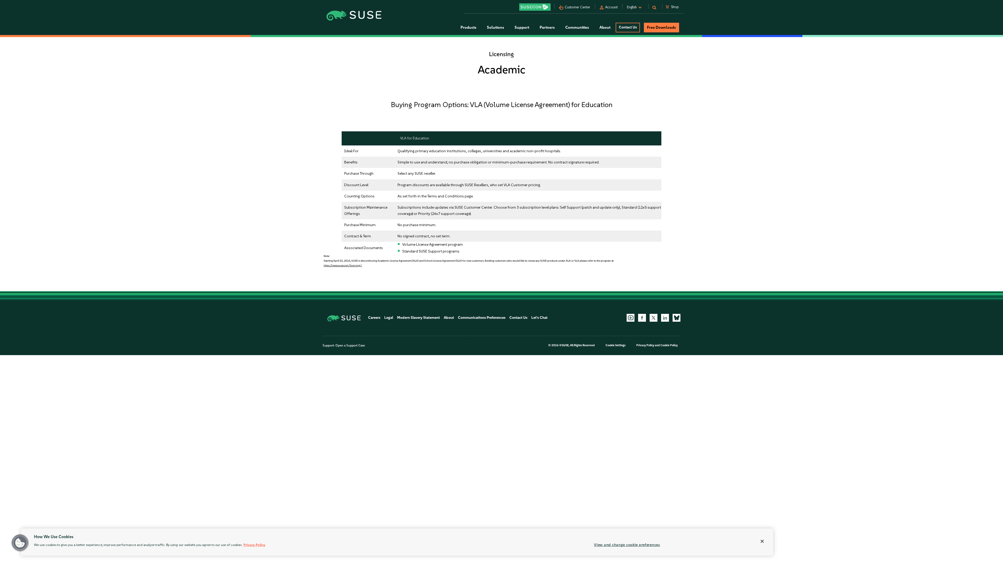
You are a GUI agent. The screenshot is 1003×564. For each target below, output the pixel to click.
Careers (374, 317)
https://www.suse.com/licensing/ (343, 265)
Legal (388, 317)
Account (611, 7)
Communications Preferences (481, 317)
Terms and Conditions (445, 196)
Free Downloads (661, 27)
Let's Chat (539, 317)
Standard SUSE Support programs (430, 251)
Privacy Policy (645, 345)
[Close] (762, 541)
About (449, 317)
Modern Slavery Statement (418, 317)
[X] (653, 318)
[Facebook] (642, 318)
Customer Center (577, 7)
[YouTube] (630, 318)
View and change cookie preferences (627, 544)
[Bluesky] (676, 318)
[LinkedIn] (665, 318)
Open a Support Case (350, 345)
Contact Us (628, 27)
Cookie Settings (615, 345)
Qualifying (406, 151)
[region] (397, 542)
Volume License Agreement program (432, 244)
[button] (20, 542)
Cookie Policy (669, 345)
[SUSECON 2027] (535, 7)
